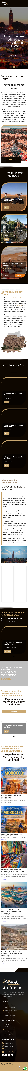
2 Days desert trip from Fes (13, 394)
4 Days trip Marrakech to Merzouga (13, 264)
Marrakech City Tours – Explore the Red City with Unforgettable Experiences (13, 911)
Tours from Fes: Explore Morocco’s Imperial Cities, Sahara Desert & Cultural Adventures (13, 953)
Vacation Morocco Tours (17, 297)
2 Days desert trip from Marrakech (13, 200)
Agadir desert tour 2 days (14, 728)
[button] (21, 2)
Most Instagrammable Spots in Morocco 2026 (12, 796)
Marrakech (19, 305)
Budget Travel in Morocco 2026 (12, 834)
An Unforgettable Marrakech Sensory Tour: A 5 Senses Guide (12, 870)
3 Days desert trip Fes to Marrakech (13, 231)
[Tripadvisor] (9, 1055)
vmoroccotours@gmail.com (11, 1052)
